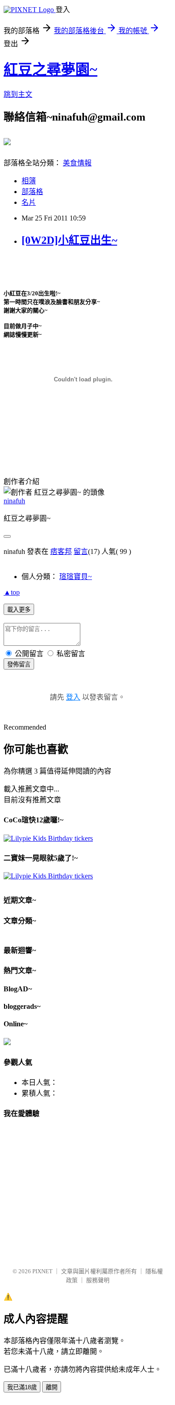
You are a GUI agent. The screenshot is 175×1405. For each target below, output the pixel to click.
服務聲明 (97, 1280)
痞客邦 (61, 551)
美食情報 (77, 163)
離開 (51, 1387)
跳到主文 (18, 94)
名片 (29, 202)
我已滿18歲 (22, 1387)
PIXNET (42, 1271)
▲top (12, 592)
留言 (81, 551)
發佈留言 (19, 664)
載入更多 (19, 609)
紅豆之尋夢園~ (50, 69)
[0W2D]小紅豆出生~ (69, 240)
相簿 (29, 181)
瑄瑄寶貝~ (75, 576)
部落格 (32, 191)
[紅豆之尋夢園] (7, 141)
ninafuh (14, 501)
